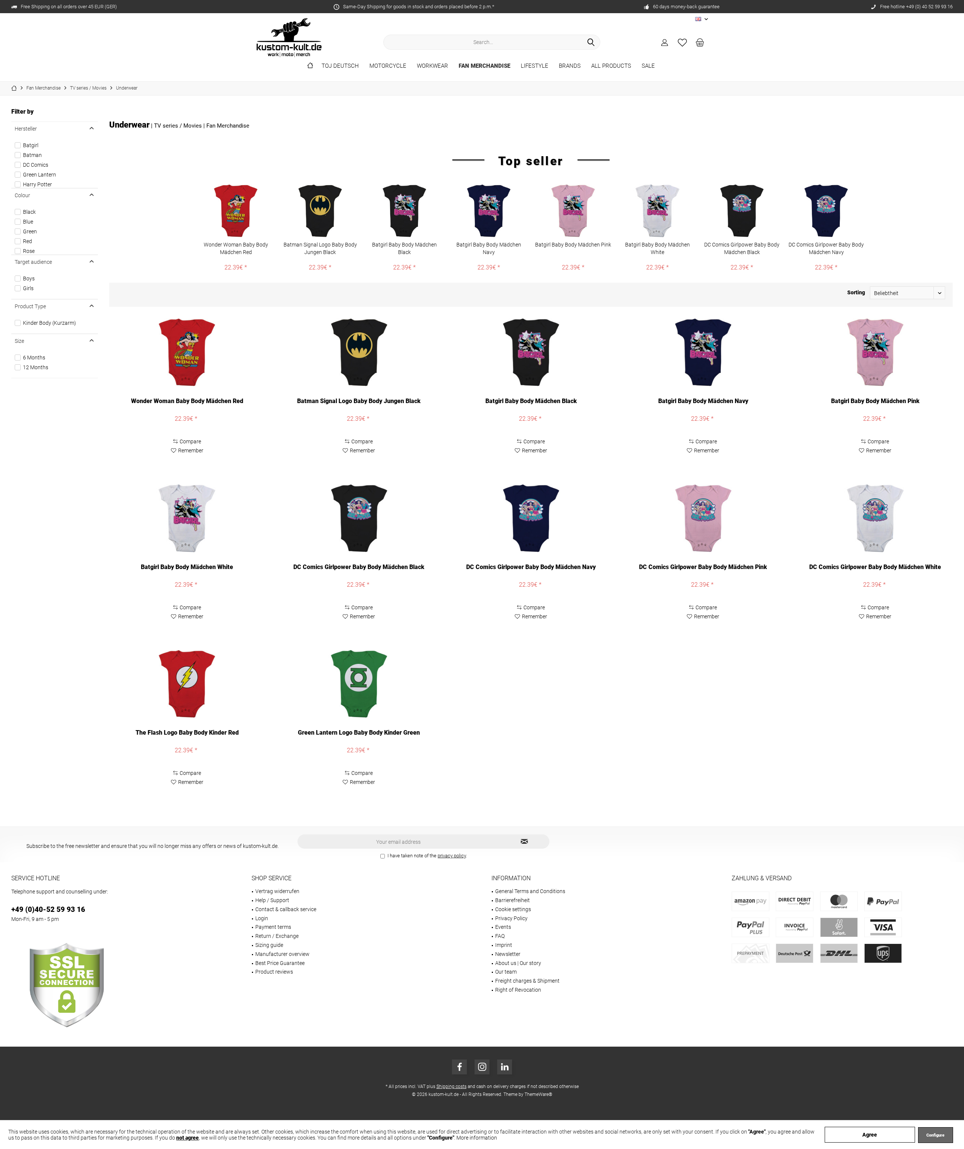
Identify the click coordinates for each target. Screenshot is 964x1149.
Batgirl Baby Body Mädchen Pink (573, 245)
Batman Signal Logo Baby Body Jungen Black (320, 248)
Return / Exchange (277, 936)
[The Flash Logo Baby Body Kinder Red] (187, 684)
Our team (506, 972)
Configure (935, 1135)
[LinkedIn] (504, 1066)
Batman (32, 155)
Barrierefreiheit (512, 900)
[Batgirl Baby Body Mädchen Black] (404, 210)
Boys (29, 278)
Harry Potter (37, 184)
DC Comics (35, 165)
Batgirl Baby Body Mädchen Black (404, 248)
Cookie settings (513, 909)
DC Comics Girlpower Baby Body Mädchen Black (741, 248)
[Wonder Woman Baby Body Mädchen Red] (235, 210)
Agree (869, 1135)
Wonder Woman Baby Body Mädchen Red (236, 248)
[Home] (310, 66)
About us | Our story (518, 963)
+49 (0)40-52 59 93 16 (48, 909)
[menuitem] (700, 42)
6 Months (34, 358)
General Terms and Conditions (530, 891)
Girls (28, 288)
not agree (187, 1138)
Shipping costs (451, 1086)
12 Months (35, 367)
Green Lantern (39, 175)
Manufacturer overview (282, 954)
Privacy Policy (511, 918)
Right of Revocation (518, 990)
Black (29, 212)
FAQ (500, 936)
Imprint (503, 945)
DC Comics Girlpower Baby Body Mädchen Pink (703, 567)
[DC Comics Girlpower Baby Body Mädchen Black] (741, 210)
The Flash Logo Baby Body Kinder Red (187, 732)
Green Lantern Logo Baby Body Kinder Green (359, 732)
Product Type (30, 306)
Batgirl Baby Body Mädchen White (657, 248)
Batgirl (30, 145)
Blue (28, 222)
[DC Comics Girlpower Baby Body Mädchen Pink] (703, 518)
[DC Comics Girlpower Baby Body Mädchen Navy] (826, 210)
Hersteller (26, 129)
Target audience (33, 262)
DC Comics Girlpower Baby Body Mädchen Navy (826, 248)
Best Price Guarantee (280, 963)
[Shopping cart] (700, 42)
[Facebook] (459, 1066)
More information (476, 1138)
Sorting (856, 292)
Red (27, 241)
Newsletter (507, 954)
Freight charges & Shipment (527, 981)
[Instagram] (482, 1066)
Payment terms (273, 927)
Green (30, 231)
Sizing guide (269, 945)
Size (19, 341)
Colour (22, 195)
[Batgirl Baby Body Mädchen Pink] (573, 210)
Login (261, 918)
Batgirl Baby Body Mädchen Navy (488, 248)
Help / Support (272, 900)
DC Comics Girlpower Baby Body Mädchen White (875, 567)
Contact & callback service (285, 909)
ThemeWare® (538, 1094)
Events (503, 927)
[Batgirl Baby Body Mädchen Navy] (488, 210)
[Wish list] (682, 42)
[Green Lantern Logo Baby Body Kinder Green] (359, 684)
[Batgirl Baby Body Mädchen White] (657, 210)
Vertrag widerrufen (277, 891)
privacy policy (452, 855)
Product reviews (274, 972)
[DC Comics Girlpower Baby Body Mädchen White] (875, 518)
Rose (29, 251)
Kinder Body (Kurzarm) (49, 323)
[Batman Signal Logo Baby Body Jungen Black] (320, 210)
